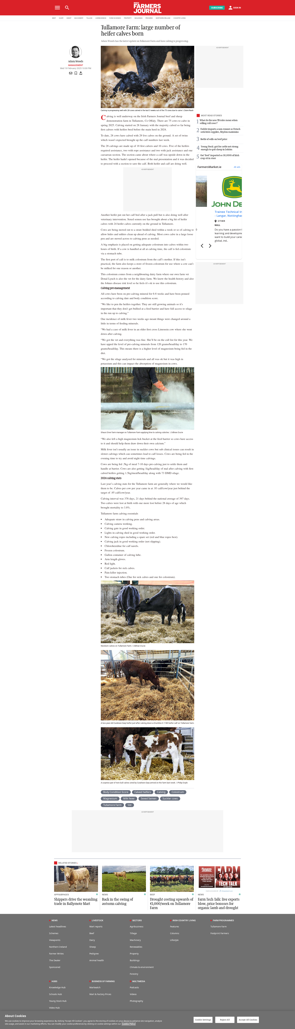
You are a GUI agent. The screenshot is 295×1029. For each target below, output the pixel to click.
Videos (133, 994)
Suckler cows (170, 798)
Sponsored (54, 967)
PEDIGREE (149, 18)
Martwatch (94, 987)
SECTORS (137, 920)
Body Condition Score (115, 792)
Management (75, 65)
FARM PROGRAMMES (223, 920)
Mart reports (95, 926)
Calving (161, 792)
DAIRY (61, 18)
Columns (174, 933)
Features (174, 926)
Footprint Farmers (219, 933)
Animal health (96, 960)
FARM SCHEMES (115, 18)
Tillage (133, 933)
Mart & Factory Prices (100, 994)
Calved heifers (142, 792)
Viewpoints (54, 940)
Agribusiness (136, 926)
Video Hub (54, 1007)
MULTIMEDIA (138, 981)
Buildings (135, 960)
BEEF (54, 18)
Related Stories (67, 863)
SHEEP (69, 18)
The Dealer (54, 960)
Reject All (225, 1019)
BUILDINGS (138, 18)
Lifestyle (174, 940)
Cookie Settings (203, 1019)
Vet (130, 805)
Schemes (53, 933)
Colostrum (178, 792)
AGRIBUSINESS (100, 18)
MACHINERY (78, 18)
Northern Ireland (58, 946)
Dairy (92, 940)
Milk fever (129, 798)
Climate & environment (142, 967)
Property (134, 953)
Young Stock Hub (58, 1000)
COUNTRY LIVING (179, 18)
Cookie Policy (128, 1023)
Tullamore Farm (112, 805)
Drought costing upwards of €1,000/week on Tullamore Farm (171, 904)
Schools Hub (55, 994)
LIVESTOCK (97, 920)
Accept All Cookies (248, 1019)
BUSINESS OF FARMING (103, 981)
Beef (91, 933)
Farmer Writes (56, 953)
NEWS (105, 894)
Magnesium (110, 798)
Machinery (135, 940)
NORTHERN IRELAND (163, 18)
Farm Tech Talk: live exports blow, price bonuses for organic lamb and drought (219, 904)
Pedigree (94, 953)
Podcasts (134, 987)
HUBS (54, 981)
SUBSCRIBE (217, 7)
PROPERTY (128, 18)
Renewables (136, 946)
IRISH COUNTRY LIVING (184, 920)
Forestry (134, 973)
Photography (136, 1000)
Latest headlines (57, 926)
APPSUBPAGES (61, 894)
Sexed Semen (148, 798)
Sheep (92, 946)
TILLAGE (89, 18)
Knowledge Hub (57, 987)
